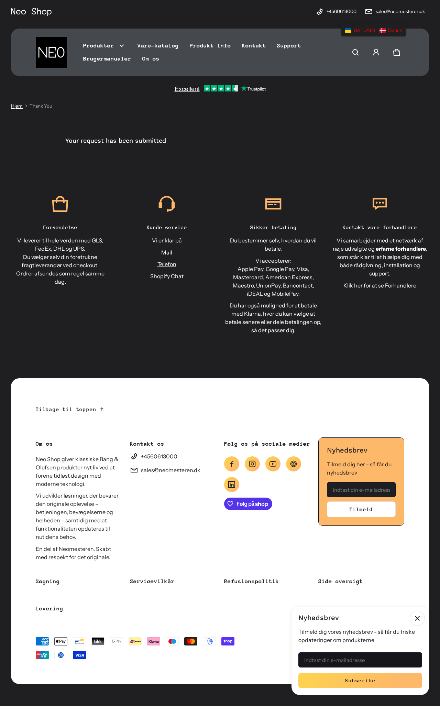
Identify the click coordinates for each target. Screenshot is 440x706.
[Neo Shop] (51, 52)
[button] (355, 52)
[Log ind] (376, 52)
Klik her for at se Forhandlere (379, 285)
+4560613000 (341, 11)
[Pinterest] (293, 463)
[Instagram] (252, 463)
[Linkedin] (231, 484)
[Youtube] (272, 463)
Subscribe (360, 680)
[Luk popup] (417, 618)
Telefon (166, 264)
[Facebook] (231, 463)
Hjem (17, 106)
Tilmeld (361, 509)
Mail (166, 252)
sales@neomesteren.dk (400, 11)
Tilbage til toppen (66, 409)
